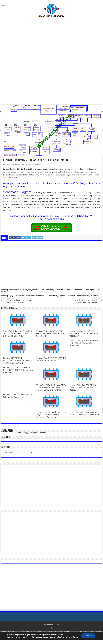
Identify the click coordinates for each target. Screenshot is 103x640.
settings (74, 637)
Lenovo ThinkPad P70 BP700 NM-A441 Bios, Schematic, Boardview (82, 387)
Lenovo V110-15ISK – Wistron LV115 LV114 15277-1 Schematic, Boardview (18, 370)
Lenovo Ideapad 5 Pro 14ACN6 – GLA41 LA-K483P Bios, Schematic (84, 413)
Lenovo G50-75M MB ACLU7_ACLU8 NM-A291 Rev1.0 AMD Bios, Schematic (17, 360)
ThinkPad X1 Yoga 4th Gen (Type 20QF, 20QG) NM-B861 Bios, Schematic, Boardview (51, 414)
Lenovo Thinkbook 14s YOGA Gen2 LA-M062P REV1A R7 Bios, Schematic (50, 333)
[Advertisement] (51, 43)
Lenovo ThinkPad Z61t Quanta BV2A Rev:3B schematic (84, 300)
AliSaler (56, 625)
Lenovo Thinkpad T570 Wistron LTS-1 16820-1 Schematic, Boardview (83, 343)
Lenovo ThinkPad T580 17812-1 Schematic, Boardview (17, 395)
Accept (88, 635)
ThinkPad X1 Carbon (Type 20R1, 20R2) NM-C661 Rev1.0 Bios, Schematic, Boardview (18, 333)
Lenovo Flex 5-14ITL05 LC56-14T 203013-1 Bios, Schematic (51, 359)
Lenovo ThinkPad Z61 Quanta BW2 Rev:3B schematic (18, 300)
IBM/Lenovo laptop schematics (16, 164)
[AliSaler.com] (51, 10)
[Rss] (52, 628)
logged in (28, 433)
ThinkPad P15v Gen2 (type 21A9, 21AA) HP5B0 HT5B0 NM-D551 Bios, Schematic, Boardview (51, 387)
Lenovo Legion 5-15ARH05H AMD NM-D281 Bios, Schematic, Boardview (84, 333)
